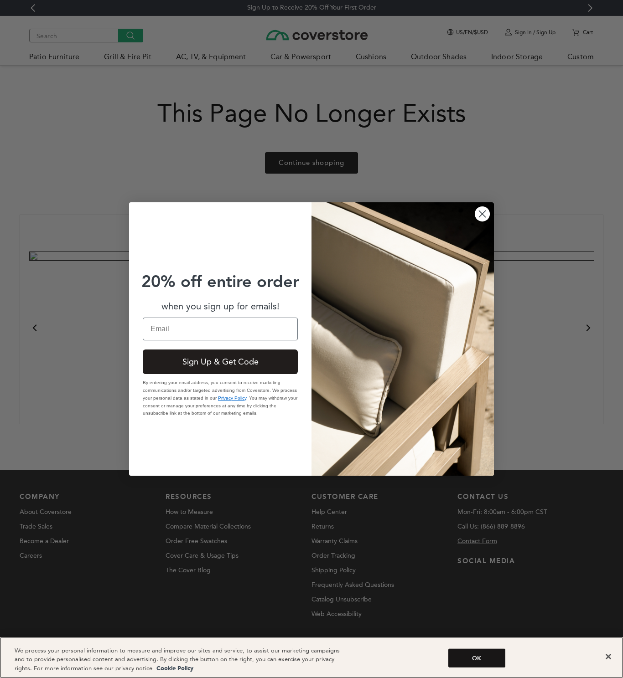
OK (476, 658)
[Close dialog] (482, 214)
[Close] (608, 657)
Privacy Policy (232, 398)
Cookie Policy (174, 669)
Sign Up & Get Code (220, 362)
